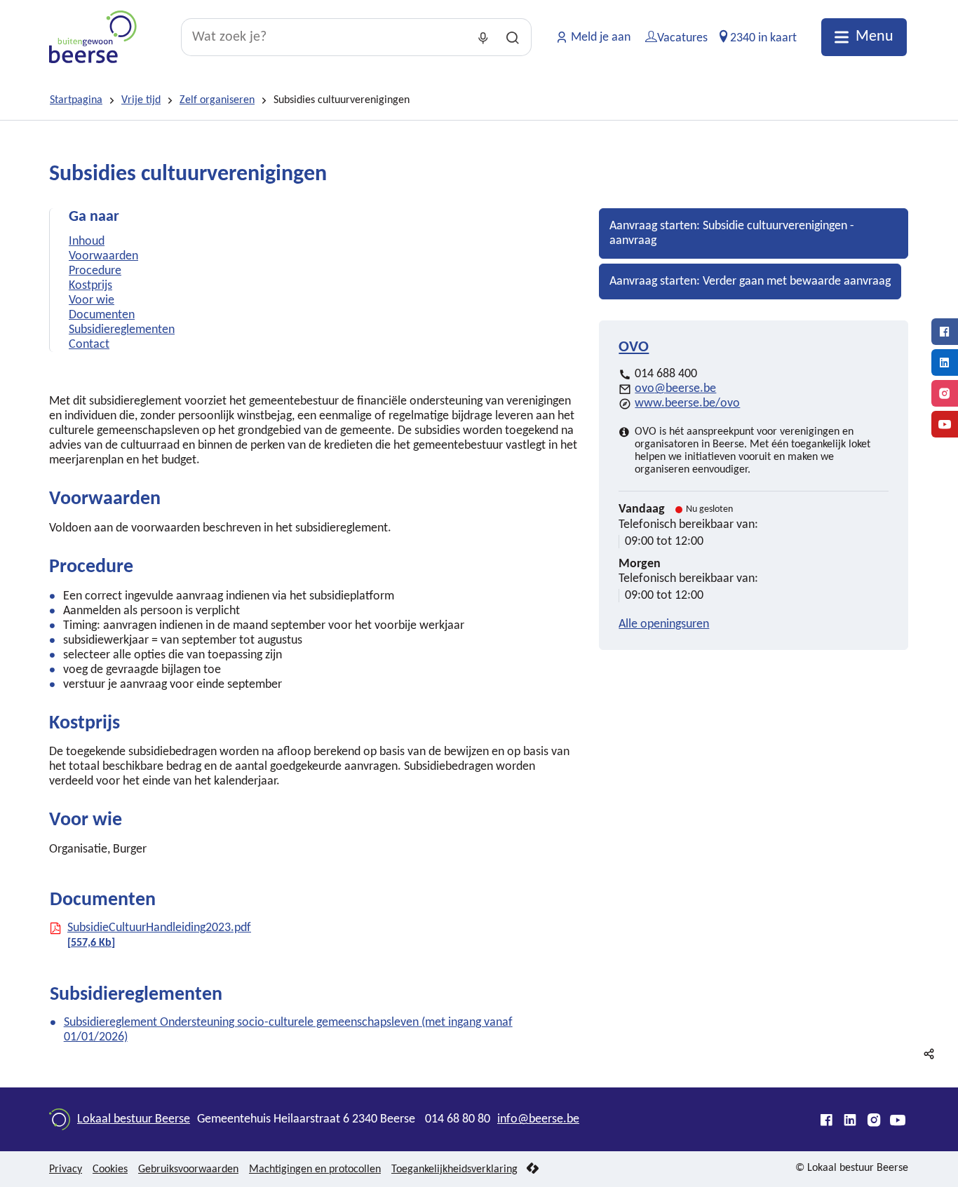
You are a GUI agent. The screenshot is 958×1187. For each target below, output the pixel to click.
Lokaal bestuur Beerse (133, 1119)
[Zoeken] (513, 37)
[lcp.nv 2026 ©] (533, 1169)
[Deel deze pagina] (929, 1053)
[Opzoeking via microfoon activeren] (483, 37)
